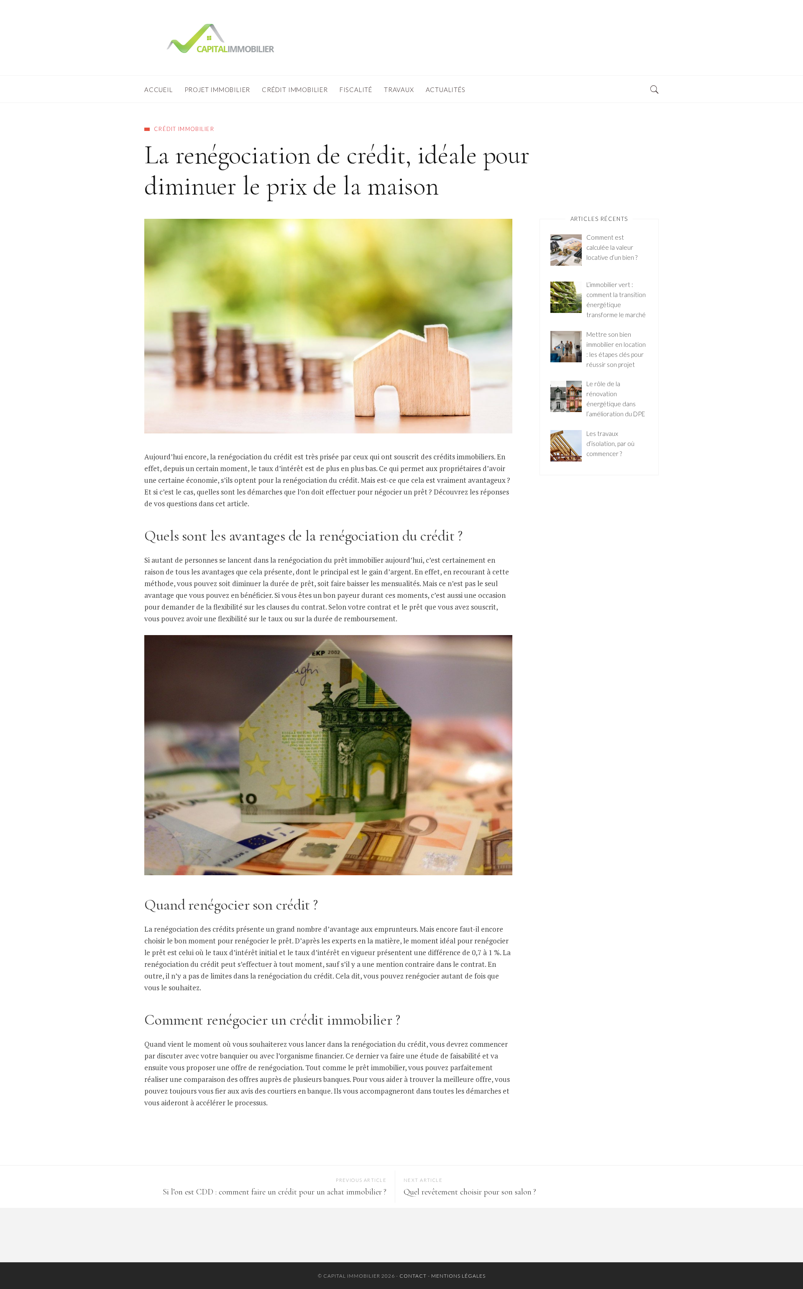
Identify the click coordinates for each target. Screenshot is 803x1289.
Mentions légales (458, 1276)
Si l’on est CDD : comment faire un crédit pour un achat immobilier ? (274, 1192)
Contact (413, 1276)
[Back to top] (776, 1264)
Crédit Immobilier (184, 129)
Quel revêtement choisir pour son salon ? (470, 1192)
